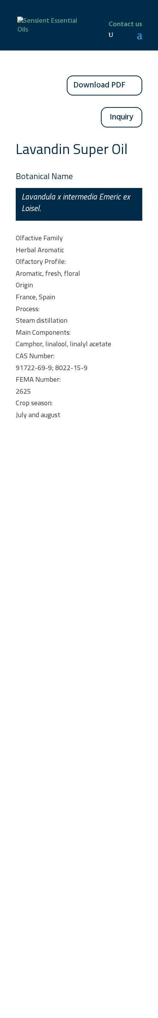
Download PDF (99, 85)
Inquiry (121, 117)
